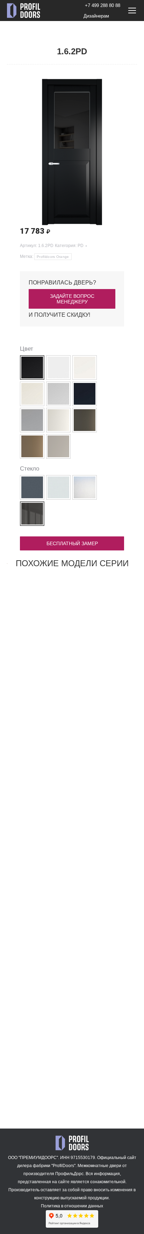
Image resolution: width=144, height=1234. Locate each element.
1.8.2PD (107, 733)
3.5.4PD (107, 910)
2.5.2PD (37, 1087)
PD (81, 245)
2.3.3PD (37, 910)
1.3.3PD (37, 733)
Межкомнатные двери (99, 1165)
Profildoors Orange (53, 257)
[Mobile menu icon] (132, 10)
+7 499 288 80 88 (102, 5)
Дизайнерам (96, 16)
